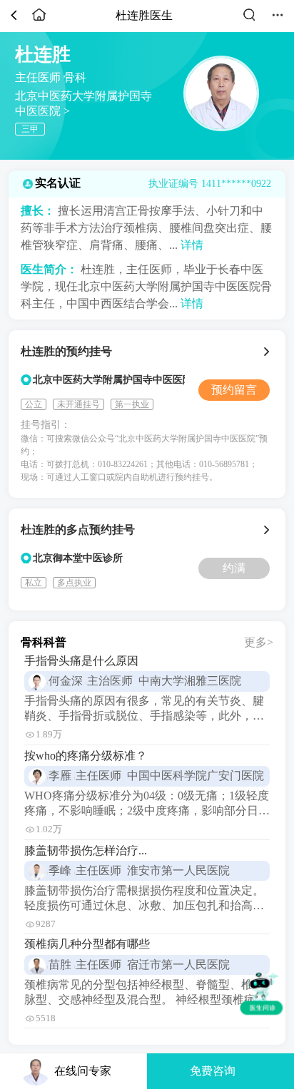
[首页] (39, 20)
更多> (258, 642)
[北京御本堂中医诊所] (268, 530)
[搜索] (249, 20)
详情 (192, 245)
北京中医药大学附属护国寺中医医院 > (83, 100)
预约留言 (234, 390)
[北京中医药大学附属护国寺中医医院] (268, 351)
